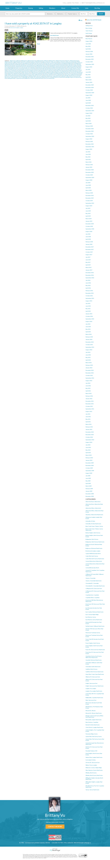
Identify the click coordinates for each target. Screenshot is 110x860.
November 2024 (90, 87)
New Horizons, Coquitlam (92, 722)
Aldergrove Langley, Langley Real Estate (13, 61)
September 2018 (90, 229)
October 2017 (89, 252)
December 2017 (90, 247)
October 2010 (89, 437)
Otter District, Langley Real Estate (94, 727)
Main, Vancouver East (91, 700)
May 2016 (88, 285)
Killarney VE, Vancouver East (93, 677)
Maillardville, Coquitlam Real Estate (94, 697)
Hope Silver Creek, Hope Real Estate (95, 674)
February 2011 (89, 427)
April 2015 (88, 311)
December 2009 (90, 463)
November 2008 (90, 496)
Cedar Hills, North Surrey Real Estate (95, 558)
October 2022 (89, 133)
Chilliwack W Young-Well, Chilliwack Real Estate (55, 64)
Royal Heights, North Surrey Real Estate (39, 76)
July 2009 (88, 475)
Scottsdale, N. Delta (91, 760)
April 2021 (88, 159)
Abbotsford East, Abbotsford (93, 501)
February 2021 (89, 164)
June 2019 (88, 211)
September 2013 (90, 347)
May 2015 (88, 308)
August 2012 (89, 380)
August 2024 (89, 95)
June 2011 (88, 416)
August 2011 (89, 411)
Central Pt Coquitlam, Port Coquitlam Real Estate (35, 64)
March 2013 (89, 362)
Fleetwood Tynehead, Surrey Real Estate (28, 69)
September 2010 (90, 439)
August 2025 (89, 67)
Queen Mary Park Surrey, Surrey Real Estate (52, 75)
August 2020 (89, 180)
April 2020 (88, 187)
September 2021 (90, 146)
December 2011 (90, 401)
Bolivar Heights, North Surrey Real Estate (22, 62)
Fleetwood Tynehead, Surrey (93, 632)
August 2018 (89, 231)
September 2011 (90, 409)
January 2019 (89, 221)
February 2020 (89, 193)
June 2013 (88, 355)
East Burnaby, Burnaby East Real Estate (56, 66)
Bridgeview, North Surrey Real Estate (95, 542)
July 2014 (88, 324)
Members (52, 8)
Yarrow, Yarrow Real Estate (92, 789)
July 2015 (88, 303)
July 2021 (88, 151)
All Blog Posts (89, 25)
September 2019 (90, 203)
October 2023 (89, 108)
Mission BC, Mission (91, 710)
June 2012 (88, 385)
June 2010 (88, 447)
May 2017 (88, 262)
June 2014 (88, 326)
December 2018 (90, 223)
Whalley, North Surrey (91, 772)
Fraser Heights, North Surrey (93, 643)
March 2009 (89, 486)
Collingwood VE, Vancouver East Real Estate (57, 65)
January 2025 (89, 82)
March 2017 (89, 267)
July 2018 (88, 234)
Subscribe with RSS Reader (93, 20)
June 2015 (88, 306)
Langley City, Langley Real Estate (94, 691)
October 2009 (89, 468)
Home (7, 8)
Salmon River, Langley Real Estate (94, 757)
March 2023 (89, 123)
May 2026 (88, 46)
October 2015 (89, 295)
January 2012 (89, 398)
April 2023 (88, 121)
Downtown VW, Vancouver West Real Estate (39, 66)
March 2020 (89, 190)
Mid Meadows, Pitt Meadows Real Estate (56, 73)
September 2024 (90, 92)
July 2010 (88, 445)
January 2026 (89, 54)
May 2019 (88, 213)
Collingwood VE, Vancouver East (94, 588)
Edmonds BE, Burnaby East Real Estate (43, 67)
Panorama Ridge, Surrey (92, 734)
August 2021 (89, 149)
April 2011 (88, 421)
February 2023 (89, 126)
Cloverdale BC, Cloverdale (92, 583)
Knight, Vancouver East (91, 683)
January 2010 (89, 460)
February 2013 (89, 365)
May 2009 (88, 481)
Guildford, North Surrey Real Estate (94, 671)
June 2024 (88, 100)
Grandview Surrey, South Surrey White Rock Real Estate (94, 656)
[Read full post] (20, 43)
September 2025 (90, 64)
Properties (18, 8)
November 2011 (90, 403)
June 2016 (88, 283)
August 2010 (89, 442)
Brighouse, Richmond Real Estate (94, 548)
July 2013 (88, 352)
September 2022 (90, 136)
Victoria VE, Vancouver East (93, 762)
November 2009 (90, 465)
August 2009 (89, 473)
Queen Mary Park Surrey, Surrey (94, 736)
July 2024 (88, 97)
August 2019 (89, 205)
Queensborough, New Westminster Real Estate (71, 75)
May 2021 (88, 157)
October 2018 (89, 226)
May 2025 (88, 74)
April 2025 (88, 77)
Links (86, 8)
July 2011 (88, 414)
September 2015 (90, 298)
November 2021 (90, 144)
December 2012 (90, 370)
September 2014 (90, 319)
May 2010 (88, 450)
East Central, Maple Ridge (92, 614)
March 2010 (89, 455)
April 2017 (88, 265)
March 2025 (89, 79)
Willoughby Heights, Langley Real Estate (16, 78)
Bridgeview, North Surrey (92, 539)
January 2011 (89, 429)
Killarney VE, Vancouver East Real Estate (13, 72)
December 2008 (90, 493)
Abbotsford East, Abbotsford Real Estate (29, 60)
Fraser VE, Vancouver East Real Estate (95, 649)
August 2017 (89, 254)
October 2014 (89, 316)
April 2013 (88, 360)
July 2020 (88, 182)
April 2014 (88, 331)
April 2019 (88, 216)
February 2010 (89, 457)
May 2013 (88, 357)
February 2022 (89, 141)
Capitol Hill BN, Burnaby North (93, 553)
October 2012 (89, 375)
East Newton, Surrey (91, 617)
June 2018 (88, 236)
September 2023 (90, 110)
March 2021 (89, 162)
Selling (41, 8)
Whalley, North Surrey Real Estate (94, 775)
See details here (54, 35)
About (63, 8)
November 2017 (90, 249)
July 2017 (88, 257)
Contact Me (75, 8)
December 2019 (90, 195)
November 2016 (90, 275)
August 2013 (89, 349)
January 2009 (89, 491)
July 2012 (88, 383)
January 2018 (89, 244)
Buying (30, 8)
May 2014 (88, 329)
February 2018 (89, 241)
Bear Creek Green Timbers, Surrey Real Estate (67, 61)
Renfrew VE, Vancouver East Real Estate (13, 76)
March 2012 (89, 393)
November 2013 (90, 342)
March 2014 (89, 334)
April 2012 (88, 391)
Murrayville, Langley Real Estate (93, 719)
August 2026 (89, 41)
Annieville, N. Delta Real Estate (93, 523)
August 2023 (89, 113)
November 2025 (90, 59)
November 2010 (90, 434)
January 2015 (89, 313)
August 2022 (89, 139)
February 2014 (89, 337)
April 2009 (88, 483)
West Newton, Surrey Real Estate (94, 770)
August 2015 (89, 301)
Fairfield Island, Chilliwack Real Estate (95, 626)
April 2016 (88, 288)
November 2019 (90, 198)
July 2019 (88, 208)
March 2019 (89, 218)
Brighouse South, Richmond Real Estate (65, 62)
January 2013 (89, 367)
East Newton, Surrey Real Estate (94, 619)
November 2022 (90, 131)
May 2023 (88, 118)
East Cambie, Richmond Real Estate (94, 612)
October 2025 (89, 61)
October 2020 (89, 175)
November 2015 (90, 293)
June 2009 (88, 478)
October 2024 (89, 90)
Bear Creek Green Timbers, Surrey (94, 526)
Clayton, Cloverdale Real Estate (93, 580)
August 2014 (89, 321)
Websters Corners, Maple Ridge (94, 767)
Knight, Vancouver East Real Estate (94, 686)
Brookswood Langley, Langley (93, 551)
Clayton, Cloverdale (90, 578)
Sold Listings (89, 33)
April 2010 (88, 452)
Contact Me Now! (55, 826)
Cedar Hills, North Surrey (92, 556)
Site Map (97, 8)
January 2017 (89, 270)
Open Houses (89, 30)
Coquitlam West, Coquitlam (92, 597)
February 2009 (89, 488)
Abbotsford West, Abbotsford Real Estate (57, 60)
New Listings (89, 28)
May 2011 (88, 419)
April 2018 (88, 239)
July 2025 (88, 69)
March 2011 (89, 424)
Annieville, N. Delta (90, 521)
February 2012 (89, 396)
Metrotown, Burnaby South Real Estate (39, 73)
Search (101, 13)
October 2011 (89, 406)
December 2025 (90, 56)
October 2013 (89, 344)
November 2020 (90, 172)
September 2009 (90, 470)
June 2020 (88, 185)
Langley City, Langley (91, 688)
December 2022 (90, 128)
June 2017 (88, 259)
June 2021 (88, 154)
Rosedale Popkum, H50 (91, 751)
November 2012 (90, 373)
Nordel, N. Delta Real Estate (93, 724)
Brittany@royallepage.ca (93, 3)
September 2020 (90, 177)
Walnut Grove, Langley (91, 765)
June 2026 (88, 43)
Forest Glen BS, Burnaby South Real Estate (45, 69)
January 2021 (89, 167)
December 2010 (90, 432)
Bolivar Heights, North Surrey (93, 532)
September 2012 (90, 378)
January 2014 (89, 339)
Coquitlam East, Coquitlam (92, 595)
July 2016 (88, 280)
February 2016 (89, 290)
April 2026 (88, 49)
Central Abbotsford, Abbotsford (94, 561)
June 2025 (88, 72)
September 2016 (90, 277)
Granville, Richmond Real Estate (94, 660)
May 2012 (88, 388)
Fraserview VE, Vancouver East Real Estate (32, 70)
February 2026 (89, 51)
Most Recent (89, 38)
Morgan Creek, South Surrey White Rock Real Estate (18, 74)
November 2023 (90, 105)
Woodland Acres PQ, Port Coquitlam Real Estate (34, 78)
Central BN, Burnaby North (92, 567)
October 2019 (89, 200)
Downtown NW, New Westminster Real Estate (21, 66)
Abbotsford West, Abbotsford (93, 508)
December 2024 (90, 85)
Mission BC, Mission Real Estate (94, 713)
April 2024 (88, 103)
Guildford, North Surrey (91, 669)
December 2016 (90, 272)
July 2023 (88, 115)
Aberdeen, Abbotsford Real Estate (94, 514)
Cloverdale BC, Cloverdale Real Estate (95, 586)
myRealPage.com (55, 850)
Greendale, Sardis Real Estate (93, 666)
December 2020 (90, 169)
